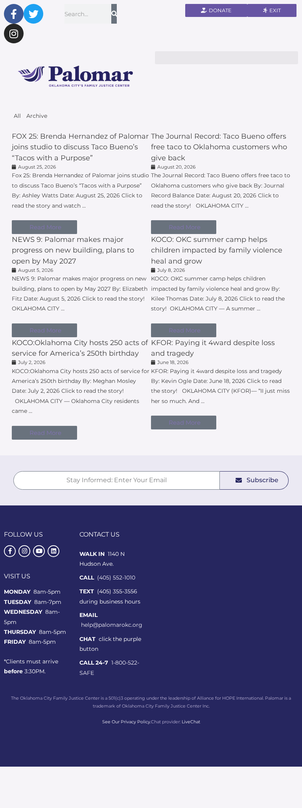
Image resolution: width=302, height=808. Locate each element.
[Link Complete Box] (81, 182)
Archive (36, 116)
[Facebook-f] (14, 14)
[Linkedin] (53, 551)
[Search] (114, 14)
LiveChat (191, 721)
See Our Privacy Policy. (126, 721)
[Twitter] (33, 14)
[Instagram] (14, 33)
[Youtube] (39, 551)
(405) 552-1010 (116, 577)
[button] (226, 57)
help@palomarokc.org (111, 625)
